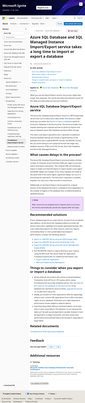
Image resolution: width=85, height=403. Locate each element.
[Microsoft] (3, 18)
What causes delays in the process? (44, 74)
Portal (60, 24)
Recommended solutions (40, 77)
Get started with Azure (73, 24)
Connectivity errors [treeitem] (14, 117)
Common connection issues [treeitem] (14, 122)
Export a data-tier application (47, 259)
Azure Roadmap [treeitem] (11, 90)
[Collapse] (26, 29)
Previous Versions (19, 399)
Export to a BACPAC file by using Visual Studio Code (54, 242)
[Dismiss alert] (81, 4)
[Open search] (75, 18)
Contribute (39, 399)
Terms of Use (6, 402)
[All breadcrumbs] (32, 31)
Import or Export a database (61, 121)
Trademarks (17, 402)
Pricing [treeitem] (8, 93)
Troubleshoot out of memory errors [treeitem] (14, 129)
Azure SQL (39, 31)
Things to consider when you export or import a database (52, 80)
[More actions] (81, 31)
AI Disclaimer (6, 399)
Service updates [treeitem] (11, 154)
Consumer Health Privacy (62, 399)
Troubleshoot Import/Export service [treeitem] (15, 141)
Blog (29, 399)
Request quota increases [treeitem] (16, 146)
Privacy (47, 399)
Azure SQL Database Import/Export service (46, 72)
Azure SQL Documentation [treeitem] (13, 42)
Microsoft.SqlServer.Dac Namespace (50, 262)
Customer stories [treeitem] (12, 162)
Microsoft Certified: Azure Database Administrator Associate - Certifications (52, 368)
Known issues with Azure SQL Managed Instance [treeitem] (16, 106)
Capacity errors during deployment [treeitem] (15, 112)
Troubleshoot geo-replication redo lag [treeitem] (14, 135)
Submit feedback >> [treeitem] (13, 82)
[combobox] (14, 33)
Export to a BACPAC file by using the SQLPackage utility (55, 239)
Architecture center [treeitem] (12, 158)
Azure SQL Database (52, 31)
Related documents (38, 83)
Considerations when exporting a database (47, 331)
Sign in (80, 18)
